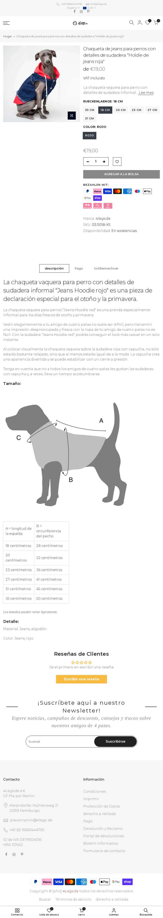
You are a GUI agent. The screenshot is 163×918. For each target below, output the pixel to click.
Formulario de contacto (104, 851)
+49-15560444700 (71, 4)
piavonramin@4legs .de (31, 820)
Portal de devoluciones (103, 836)
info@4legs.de (98, 4)
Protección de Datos (101, 806)
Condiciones (94, 791)
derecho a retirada (99, 814)
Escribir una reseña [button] (81, 679)
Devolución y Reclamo (103, 829)
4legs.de (103, 219)
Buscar (45, 899)
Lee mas (145, 93)
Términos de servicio (73, 899)
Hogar (7, 36)
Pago (79, 268)
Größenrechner (106, 268)
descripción (54, 268)
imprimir (91, 799)
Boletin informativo (100, 843)
